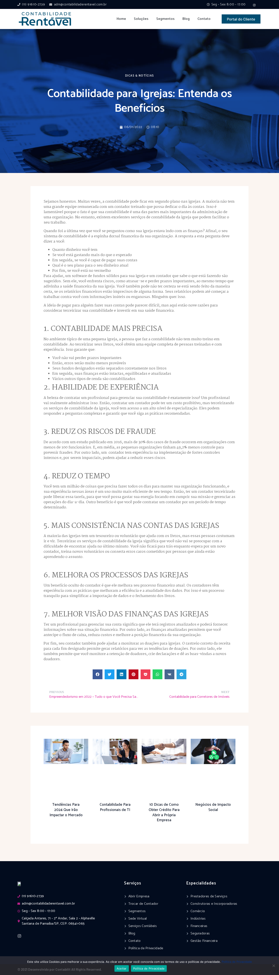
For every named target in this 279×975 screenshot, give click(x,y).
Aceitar (122, 968)
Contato (204, 19)
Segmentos (165, 19)
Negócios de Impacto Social (213, 807)
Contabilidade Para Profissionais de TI (115, 807)
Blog (186, 19)
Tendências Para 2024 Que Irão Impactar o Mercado (66, 810)
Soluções (141, 19)
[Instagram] (254, 5)
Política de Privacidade (237, 961)
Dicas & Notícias (139, 76)
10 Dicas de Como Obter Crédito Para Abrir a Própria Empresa (164, 812)
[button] (97, 674)
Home (121, 19)
